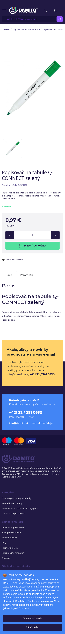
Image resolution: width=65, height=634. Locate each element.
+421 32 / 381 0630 (42, 374)
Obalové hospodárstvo (13, 513)
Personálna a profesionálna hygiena (20, 508)
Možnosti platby (10, 548)
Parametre (27, 275)
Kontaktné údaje (42, 423)
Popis (9, 275)
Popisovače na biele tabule (26, 29)
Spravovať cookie (32, 618)
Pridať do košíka (35, 245)
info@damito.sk (17, 374)
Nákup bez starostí (11, 532)
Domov (6, 29)
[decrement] (9, 235)
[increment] (55, 235)
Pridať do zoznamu (14, 259)
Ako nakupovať (9, 537)
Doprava (6, 558)
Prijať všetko (32, 627)
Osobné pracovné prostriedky (16, 498)
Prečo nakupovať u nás (13, 527)
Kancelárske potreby (12, 503)
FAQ (4, 542)
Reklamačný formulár (13, 553)
